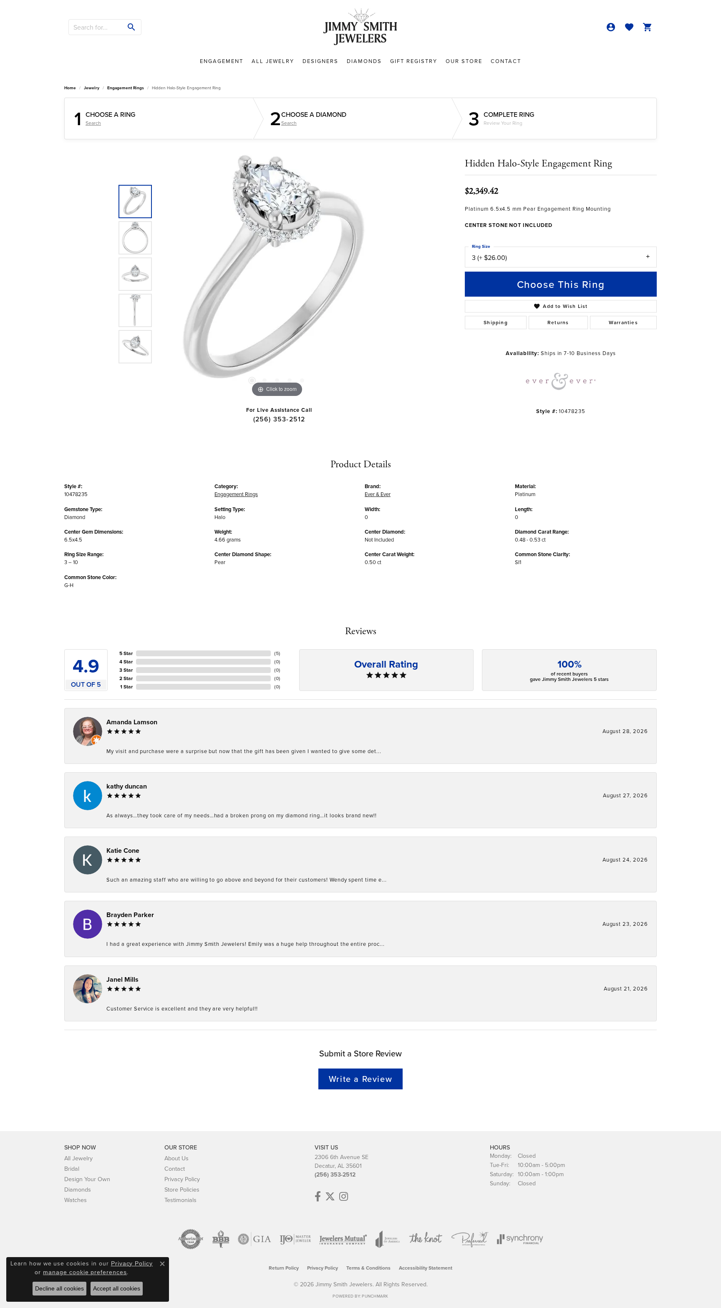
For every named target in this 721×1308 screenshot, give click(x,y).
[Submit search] (131, 27)
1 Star (126, 686)
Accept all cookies (116, 1288)
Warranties (623, 322)
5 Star (126, 653)
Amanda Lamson (131, 722)
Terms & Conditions (368, 1267)
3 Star (126, 669)
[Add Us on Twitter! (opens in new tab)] (330, 1197)
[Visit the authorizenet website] (191, 1239)
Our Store (464, 61)
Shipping (496, 322)
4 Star (126, 661)
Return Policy (284, 1267)
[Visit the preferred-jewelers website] (470, 1239)
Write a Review (360, 1079)
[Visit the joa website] (388, 1239)
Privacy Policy (182, 1178)
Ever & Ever (378, 494)
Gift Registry (413, 61)
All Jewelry (273, 61)
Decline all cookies (59, 1288)
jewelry (91, 88)
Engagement (221, 61)
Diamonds (364, 61)
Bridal (71, 1168)
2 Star (126, 678)
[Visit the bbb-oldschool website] (220, 1239)
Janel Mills (122, 979)
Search (93, 123)
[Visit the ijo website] (295, 1239)
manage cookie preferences (85, 1272)
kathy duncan (126, 786)
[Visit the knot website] (425, 1239)
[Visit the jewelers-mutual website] (343, 1239)
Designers (320, 61)
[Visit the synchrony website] (520, 1239)
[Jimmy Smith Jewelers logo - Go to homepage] (360, 27)
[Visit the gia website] (254, 1239)
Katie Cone (122, 850)
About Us (176, 1158)
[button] (611, 27)
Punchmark (375, 1296)
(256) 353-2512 (279, 418)
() (277, 653)
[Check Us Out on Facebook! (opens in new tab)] (318, 1197)
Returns (558, 322)
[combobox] (95, 27)
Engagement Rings (125, 88)
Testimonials (180, 1199)
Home (70, 88)
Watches (75, 1199)
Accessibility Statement (425, 1267)
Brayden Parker (130, 915)
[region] (277, 274)
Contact (506, 61)
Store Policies (181, 1189)
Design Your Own (87, 1178)
